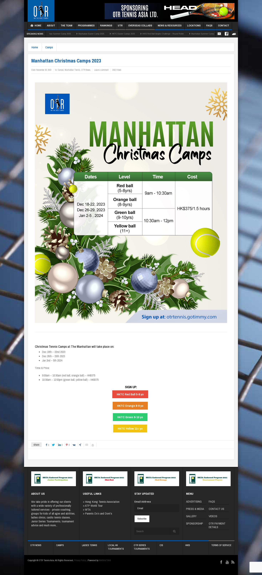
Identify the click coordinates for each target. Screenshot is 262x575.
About (51, 25)
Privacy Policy (80, 560)
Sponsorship (194, 523)
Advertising (194, 501)
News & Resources (170, 25)
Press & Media (195, 509)
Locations (194, 25)
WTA (88, 509)
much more (50, 525)
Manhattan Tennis (72, 70)
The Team (66, 25)
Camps (49, 47)
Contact (223, 25)
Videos (213, 516)
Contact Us (216, 509)
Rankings (106, 25)
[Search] (174, 531)
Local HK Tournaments (116, 547)
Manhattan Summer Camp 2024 (173, 34)
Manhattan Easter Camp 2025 (60, 34)
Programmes (86, 25)
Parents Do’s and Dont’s (98, 513)
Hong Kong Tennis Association (102, 502)
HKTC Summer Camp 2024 (207, 34)
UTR (120, 25)
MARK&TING (105, 560)
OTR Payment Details (217, 525)
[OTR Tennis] (41, 10)
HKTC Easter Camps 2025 (92, 34)
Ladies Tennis (89, 545)
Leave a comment (101, 70)
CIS (161, 545)
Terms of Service (221, 545)
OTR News (85, 70)
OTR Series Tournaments (142, 547)
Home (38, 25)
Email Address (142, 501)
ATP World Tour (93, 505)
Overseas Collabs (140, 25)
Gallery (191, 516)
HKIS (187, 545)
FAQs (209, 25)
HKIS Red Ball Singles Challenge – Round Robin (131, 34)
